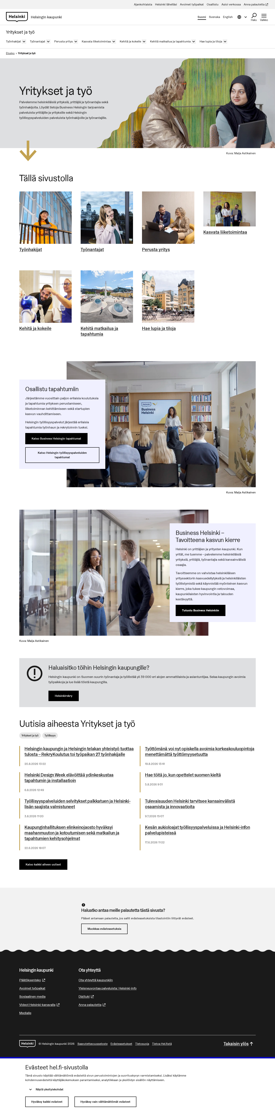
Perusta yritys (156, 249)
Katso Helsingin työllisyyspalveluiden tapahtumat (62, 455)
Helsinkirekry (63, 696)
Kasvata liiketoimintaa (225, 232)
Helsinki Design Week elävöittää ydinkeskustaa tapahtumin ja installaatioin (69, 777)
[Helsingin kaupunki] (27, 1044)
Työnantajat (92, 249)
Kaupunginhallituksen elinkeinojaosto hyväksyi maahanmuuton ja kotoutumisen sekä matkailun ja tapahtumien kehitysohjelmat (72, 833)
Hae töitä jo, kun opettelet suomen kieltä (183, 775)
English (228, 17)
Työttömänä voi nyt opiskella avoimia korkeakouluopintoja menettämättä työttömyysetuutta (199, 751)
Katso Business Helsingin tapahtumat (56, 438)
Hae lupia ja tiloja (159, 328)
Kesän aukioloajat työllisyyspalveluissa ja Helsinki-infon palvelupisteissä (197, 830)
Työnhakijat (30, 249)
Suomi (202, 17)
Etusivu (10, 53)
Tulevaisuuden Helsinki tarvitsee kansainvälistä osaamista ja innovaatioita (190, 804)
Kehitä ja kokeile (35, 328)
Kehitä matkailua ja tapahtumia (99, 331)
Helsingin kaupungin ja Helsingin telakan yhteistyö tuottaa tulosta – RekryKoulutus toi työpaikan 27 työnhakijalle (79, 751)
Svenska (214, 17)
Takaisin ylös (236, 1044)
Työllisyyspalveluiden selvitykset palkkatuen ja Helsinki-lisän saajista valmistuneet (77, 804)
